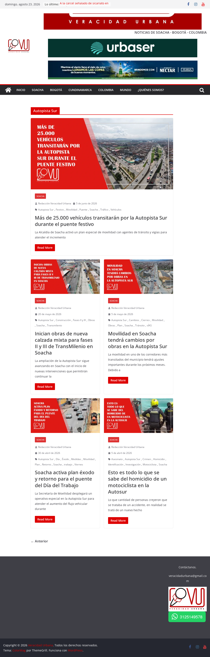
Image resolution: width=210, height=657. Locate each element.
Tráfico (104, 209)
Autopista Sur (46, 209)
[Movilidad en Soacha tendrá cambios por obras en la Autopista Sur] (138, 276)
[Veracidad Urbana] (8, 90)
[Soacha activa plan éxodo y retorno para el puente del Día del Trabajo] (65, 415)
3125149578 (191, 617)
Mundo (125, 90)
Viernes (78, 464)
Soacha (40, 196)
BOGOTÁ (56, 90)
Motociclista (149, 464)
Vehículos (116, 209)
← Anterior (39, 541)
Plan (119, 325)
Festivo (60, 209)
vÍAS (149, 325)
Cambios (134, 320)
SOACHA (37, 90)
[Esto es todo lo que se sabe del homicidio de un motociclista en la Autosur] (138, 415)
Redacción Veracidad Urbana (54, 203)
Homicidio (159, 459)
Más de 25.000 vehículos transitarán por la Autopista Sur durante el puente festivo (101, 220)
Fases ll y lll (79, 320)
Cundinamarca (80, 90)
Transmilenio (54, 325)
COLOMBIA (105, 90)
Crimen (147, 459)
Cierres (145, 320)
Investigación (133, 464)
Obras (91, 320)
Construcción (63, 320)
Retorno (46, 464)
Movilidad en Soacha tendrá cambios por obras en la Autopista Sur (137, 340)
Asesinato (117, 459)
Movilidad (71, 209)
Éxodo (65, 459)
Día (58, 459)
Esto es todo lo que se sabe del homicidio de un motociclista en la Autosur (137, 482)
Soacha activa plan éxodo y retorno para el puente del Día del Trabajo (64, 478)
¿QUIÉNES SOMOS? (151, 90)
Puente (83, 209)
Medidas (76, 459)
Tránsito (140, 325)
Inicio (20, 90)
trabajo (68, 464)
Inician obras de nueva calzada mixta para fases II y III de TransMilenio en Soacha (64, 343)
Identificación (115, 464)
